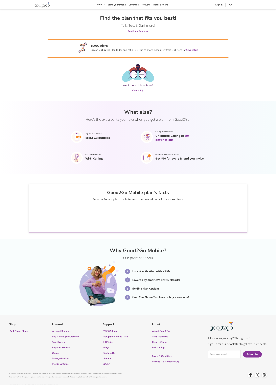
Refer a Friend (160, 4)
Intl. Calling (158, 347)
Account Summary (61, 331)
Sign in (219, 4)
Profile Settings (60, 364)
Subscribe (252, 354)
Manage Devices (61, 358)
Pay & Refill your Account (65, 336)
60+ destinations (172, 138)
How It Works (159, 342)
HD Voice (108, 342)
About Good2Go (161, 331)
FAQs (106, 347)
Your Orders (58, 342)
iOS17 (106, 364)
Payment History (61, 347)
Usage (55, 353)
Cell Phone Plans (19, 331)
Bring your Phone (117, 4)
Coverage (134, 4)
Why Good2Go (160, 336)
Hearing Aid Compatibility (165, 361)
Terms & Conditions (162, 356)
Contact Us (109, 353)
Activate (146, 4)
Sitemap (107, 358)
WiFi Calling (110, 331)
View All (136, 90)
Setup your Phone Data (115, 336)
